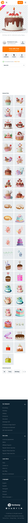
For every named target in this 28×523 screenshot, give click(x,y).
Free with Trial (14, 49)
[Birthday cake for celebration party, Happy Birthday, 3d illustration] (8, 123)
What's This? (17, 61)
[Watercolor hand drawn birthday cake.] (8, 475)
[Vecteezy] (2, 2)
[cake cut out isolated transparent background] (8, 311)
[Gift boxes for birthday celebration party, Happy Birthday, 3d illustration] (8, 252)
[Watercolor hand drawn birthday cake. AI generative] (8, 499)
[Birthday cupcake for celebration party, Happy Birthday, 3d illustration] (8, 99)
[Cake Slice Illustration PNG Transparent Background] (8, 428)
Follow (22, 43)
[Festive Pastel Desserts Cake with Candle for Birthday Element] (8, 346)
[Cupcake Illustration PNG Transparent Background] (8, 440)
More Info (6, 64)
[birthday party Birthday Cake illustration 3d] (8, 393)
